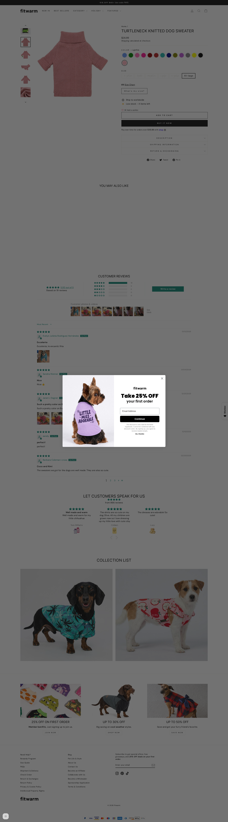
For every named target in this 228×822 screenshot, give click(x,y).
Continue (140, 419)
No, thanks (139, 434)
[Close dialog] (162, 378)
